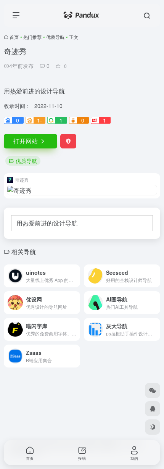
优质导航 (55, 37)
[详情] (76, 275)
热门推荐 (32, 37)
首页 (14, 37)
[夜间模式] (152, 427)
